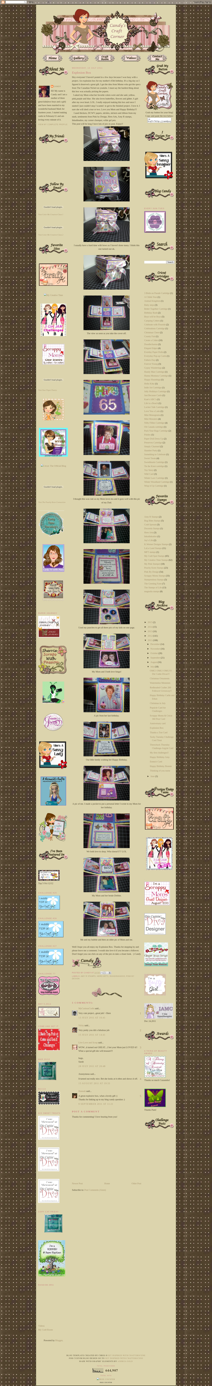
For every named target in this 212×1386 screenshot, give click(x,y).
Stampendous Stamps (154, 579)
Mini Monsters (150, 419)
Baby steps (149, 305)
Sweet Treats (150, 458)
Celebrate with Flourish (155, 324)
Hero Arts (102, 976)
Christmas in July (158, 703)
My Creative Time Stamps (156, 560)
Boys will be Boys (152, 316)
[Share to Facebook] (109, 972)
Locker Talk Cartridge (154, 407)
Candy (57, 86)
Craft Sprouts (150, 524)
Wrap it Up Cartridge (153, 486)
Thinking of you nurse (160, 770)
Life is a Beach (151, 403)
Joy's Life (148, 540)
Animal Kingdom (152, 301)
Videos (41, 1326)
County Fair (149, 336)
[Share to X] (107, 972)
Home (107, 1183)
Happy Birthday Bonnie (161, 766)
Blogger (58, 1340)
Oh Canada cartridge (153, 427)
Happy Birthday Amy (160, 757)
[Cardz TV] (53, 571)
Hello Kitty (149, 383)
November (155, 649)
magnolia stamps (151, 591)
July (152, 666)
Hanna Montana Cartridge (156, 375)
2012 (150, 636)
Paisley (147, 434)
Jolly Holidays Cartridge (155, 391)
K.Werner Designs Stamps (156, 544)
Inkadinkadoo (117, 976)
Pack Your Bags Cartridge (156, 431)
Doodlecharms (150, 344)
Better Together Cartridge (155, 309)
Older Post (136, 1183)
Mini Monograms (152, 415)
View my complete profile (52, 124)
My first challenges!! (159, 752)
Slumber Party (150, 450)
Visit (50, 214)
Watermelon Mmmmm (160, 683)
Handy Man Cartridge (154, 372)
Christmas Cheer (151, 332)
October (154, 653)
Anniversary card (158, 723)
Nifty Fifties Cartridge (154, 423)
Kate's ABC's (150, 399)
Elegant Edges (150, 348)
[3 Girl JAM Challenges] (53, 335)
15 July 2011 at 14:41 (92, 1035)
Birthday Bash (150, 313)
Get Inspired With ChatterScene (127, 1355)
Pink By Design (151, 572)
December (155, 644)
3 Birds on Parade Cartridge (157, 293)
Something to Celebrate (155, 454)
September (155, 657)
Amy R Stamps (88, 976)
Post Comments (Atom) (95, 1190)
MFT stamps (150, 552)
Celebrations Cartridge (154, 328)
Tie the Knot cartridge (154, 466)
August (154, 662)
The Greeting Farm (153, 583)
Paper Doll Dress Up (153, 438)
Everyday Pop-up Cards (155, 356)
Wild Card (149, 474)
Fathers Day (149, 360)
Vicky (81, 1025)
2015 (150, 622)
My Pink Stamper (152, 564)
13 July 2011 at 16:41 (92, 1017)
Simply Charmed (152, 446)
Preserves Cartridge (153, 442)
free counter (106, 1382)
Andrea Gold (125, 1361)
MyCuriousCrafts (86, 1008)
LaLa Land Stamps (153, 548)
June (152, 776)
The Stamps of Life (153, 587)
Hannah (82, 1091)
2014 (150, 627)
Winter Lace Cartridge (154, 478)
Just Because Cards (153, 395)
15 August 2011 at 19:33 (94, 1083)
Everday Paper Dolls (153, 352)
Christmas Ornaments (159, 678)
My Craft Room (45, 1330)
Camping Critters (152, 320)
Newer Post (77, 1183)
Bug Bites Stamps (152, 520)
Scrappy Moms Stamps (154, 575)
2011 (150, 640)
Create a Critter (151, 340)
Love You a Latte (152, 411)
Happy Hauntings (152, 379)
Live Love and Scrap (88, 1042)
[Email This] (101, 972)
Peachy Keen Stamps (154, 568)
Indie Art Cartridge (152, 387)
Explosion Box (157, 728)
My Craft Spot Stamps (154, 556)
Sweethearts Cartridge (154, 462)
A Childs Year (150, 297)
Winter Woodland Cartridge (156, 482)
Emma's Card (156, 761)
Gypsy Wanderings (153, 368)
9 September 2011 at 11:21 (95, 1104)
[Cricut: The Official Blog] (53, 466)
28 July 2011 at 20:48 (92, 1066)
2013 (150, 631)
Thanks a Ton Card (158, 732)
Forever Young (151, 364)
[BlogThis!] (104, 972)
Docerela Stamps (152, 528)
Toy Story (148, 470)
